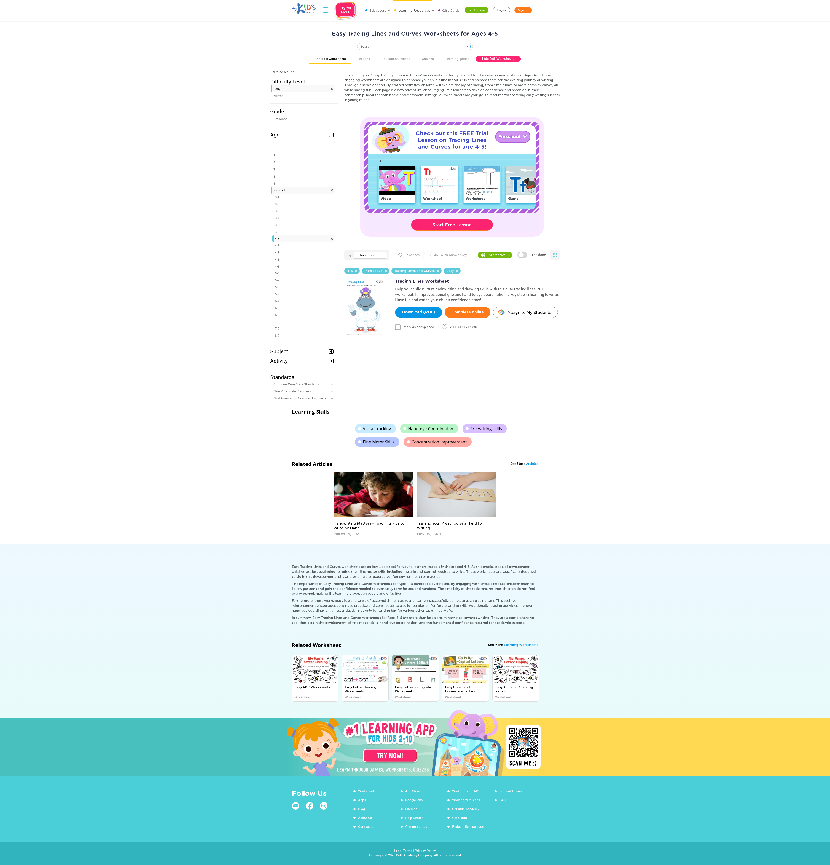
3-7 (277, 218)
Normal (278, 95)
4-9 (277, 266)
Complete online (467, 312)
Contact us (366, 826)
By (349, 255)
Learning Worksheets (521, 645)
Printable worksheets (330, 58)
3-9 (277, 231)
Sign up (523, 10)
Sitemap (411, 809)
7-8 (277, 321)
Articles (532, 464)
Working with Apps (466, 800)
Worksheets (367, 791)
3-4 (277, 197)
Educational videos (396, 58)
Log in (501, 10)
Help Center (414, 817)
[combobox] (370, 255)
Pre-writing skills (486, 429)
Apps (362, 800)
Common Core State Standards (296, 384)
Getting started (416, 826)
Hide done (538, 254)
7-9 (277, 328)
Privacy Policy (425, 850)
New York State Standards (292, 391)
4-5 (277, 238)
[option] (373, 504)
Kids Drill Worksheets (498, 58)
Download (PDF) (418, 312)
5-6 (277, 273)
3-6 (277, 211)
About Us (365, 817)
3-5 (277, 204)
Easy (277, 89)
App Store (412, 791)
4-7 (277, 252)
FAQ (502, 800)
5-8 (277, 287)
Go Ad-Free (476, 10)
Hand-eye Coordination (430, 429)
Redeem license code (468, 826)
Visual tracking (377, 429)
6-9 (277, 315)
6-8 (277, 308)
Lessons (364, 58)
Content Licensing (513, 791)
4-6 (277, 245)
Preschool (281, 119)
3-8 (277, 225)
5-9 (277, 294)
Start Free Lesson (452, 224)
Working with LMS (465, 791)
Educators (377, 10)
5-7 (277, 280)
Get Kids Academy (465, 809)
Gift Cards (450, 10)
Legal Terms (403, 850)
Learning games (457, 58)
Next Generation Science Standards (299, 398)
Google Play (414, 800)
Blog (361, 809)
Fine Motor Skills (378, 442)
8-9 (277, 335)
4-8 (277, 259)
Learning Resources (413, 10)
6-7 (277, 301)
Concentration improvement (439, 442)
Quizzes (428, 58)
